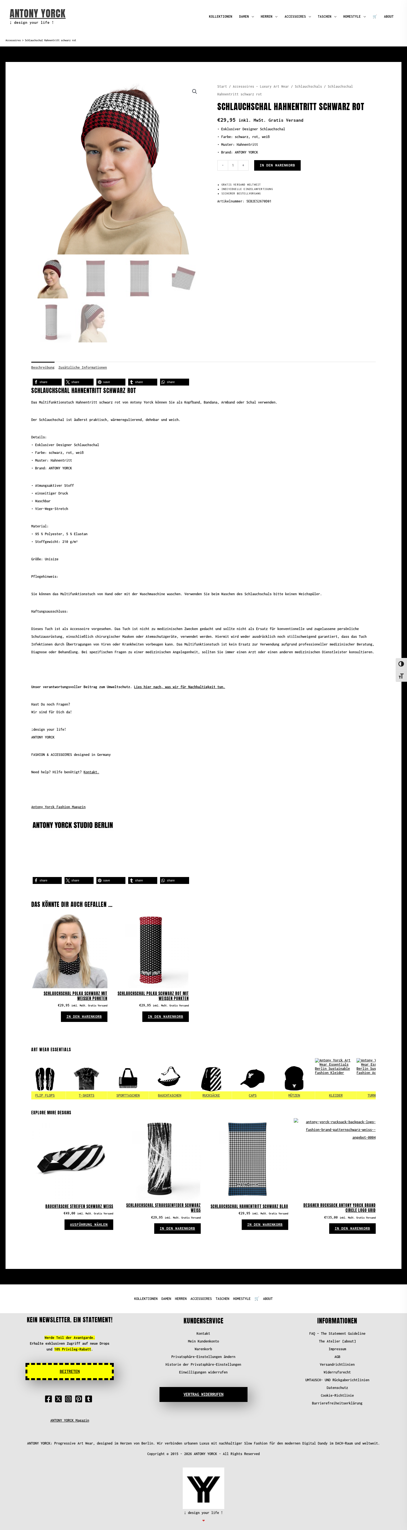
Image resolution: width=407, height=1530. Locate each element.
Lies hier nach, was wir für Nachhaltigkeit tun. (179, 687)
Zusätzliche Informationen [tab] (82, 367)
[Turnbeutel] (356, 1079)
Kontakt (203, 1333)
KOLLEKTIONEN (220, 16)
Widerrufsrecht (337, 1372)
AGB (337, 1357)
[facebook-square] (50, 1399)
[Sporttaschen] (107, 1079)
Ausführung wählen (89, 1224)
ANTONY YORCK (38, 13)
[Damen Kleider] (315, 1079)
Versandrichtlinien (337, 1364)
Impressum (337, 1349)
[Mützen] (273, 1079)
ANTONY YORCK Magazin (69, 1420)
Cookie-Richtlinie (337, 1395)
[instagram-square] (69, 1399)
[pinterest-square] (80, 1399)
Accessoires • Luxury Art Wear (261, 86)
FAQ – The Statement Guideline (337, 1333)
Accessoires (13, 40)
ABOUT (389, 16)
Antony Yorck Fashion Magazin (58, 807)
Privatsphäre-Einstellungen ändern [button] (203, 1357)
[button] (195, 92)
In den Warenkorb (277, 165)
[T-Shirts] (65, 1079)
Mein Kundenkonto (203, 1341)
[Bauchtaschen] (148, 1079)
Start (222, 86)
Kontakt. (91, 772)
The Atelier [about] (337, 1341)
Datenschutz (337, 1388)
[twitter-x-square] (60, 1399)
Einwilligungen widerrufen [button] (203, 1372)
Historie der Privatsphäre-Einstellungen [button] (203, 1364)
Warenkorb (203, 1349)
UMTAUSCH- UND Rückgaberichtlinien (337, 1380)
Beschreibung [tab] (43, 367)
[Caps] (232, 1079)
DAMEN (244, 16)
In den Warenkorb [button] (84, 1016)
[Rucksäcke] (190, 1079)
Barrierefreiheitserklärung (337, 1403)
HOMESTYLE (352, 16)
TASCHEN (324, 16)
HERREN (266, 16)
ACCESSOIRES (295, 16)
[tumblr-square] (90, 1399)
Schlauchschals (308, 86)
